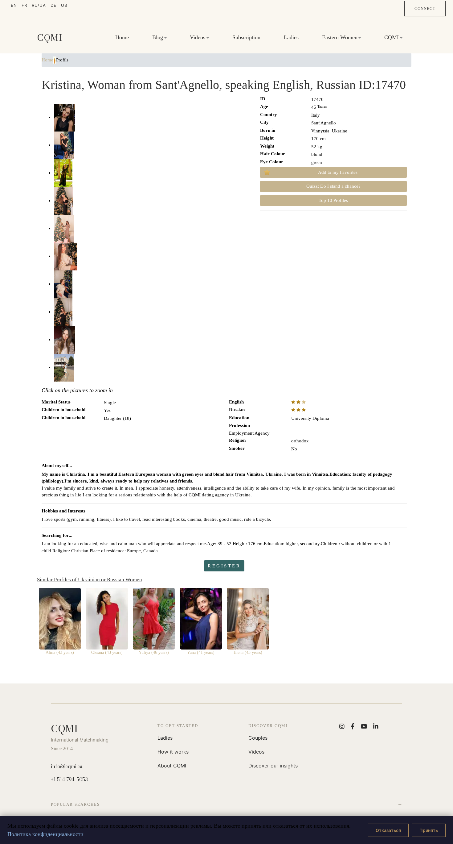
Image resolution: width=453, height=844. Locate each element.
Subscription (246, 37)
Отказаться (388, 830)
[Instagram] (342, 726)
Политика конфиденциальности (45, 834)
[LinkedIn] (375, 726)
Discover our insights (273, 766)
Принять (428, 830)
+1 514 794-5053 (69, 779)
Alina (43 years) (60, 652)
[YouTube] (364, 726)
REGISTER (224, 565)
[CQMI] (49, 37)
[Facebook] (352, 726)
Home (122, 37)
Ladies (291, 37)
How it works (173, 752)
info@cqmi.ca (67, 766)
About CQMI (171, 766)
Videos (256, 752)
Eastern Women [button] (339, 37)
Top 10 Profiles (333, 200)
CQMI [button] (391, 37)
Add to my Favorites (337, 172)
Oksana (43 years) (107, 652)
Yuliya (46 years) (154, 652)
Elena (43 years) (248, 652)
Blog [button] (157, 37)
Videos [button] (197, 37)
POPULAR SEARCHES (75, 804)
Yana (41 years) (200, 652)
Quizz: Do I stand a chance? (333, 186)
